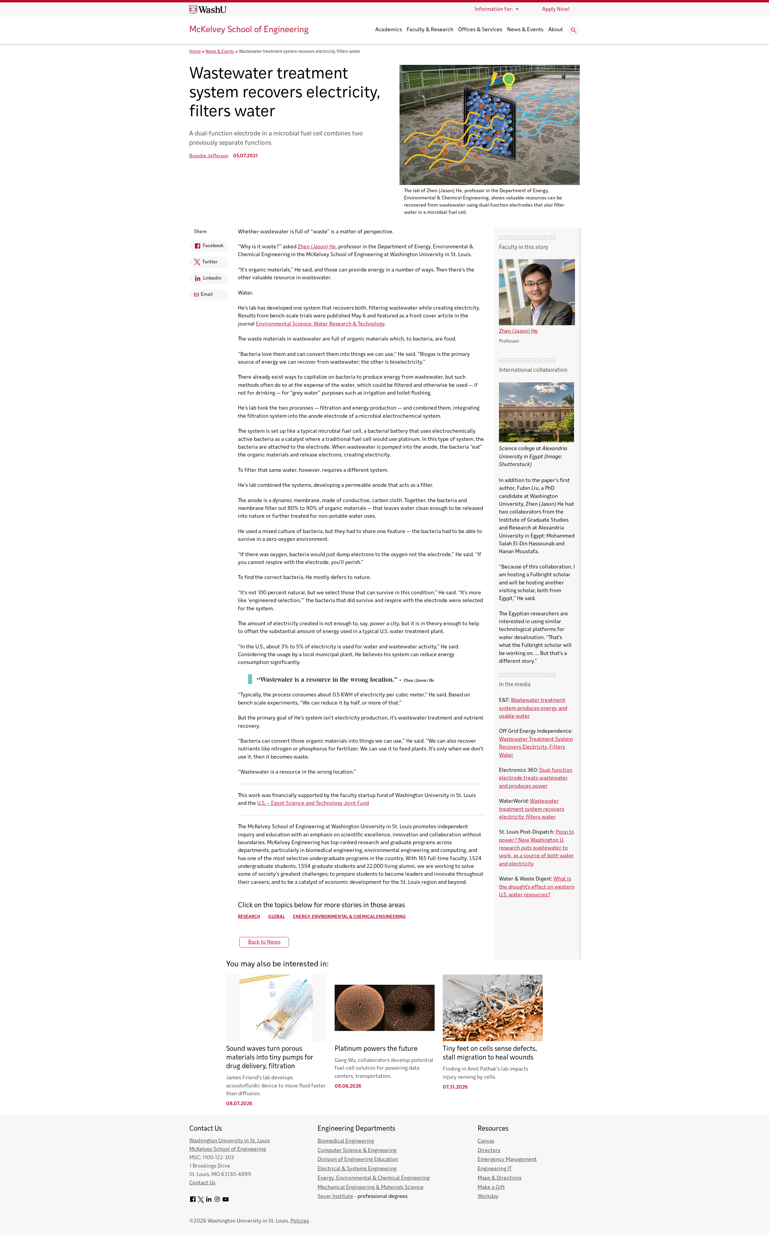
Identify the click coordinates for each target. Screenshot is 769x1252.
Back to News (264, 942)
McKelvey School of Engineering (249, 30)
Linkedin (205, 280)
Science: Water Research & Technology (337, 324)
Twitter (203, 264)
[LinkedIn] (208, 1201)
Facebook (206, 248)
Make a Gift (491, 1187)
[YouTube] (225, 1201)
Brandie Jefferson (208, 156)
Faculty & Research (430, 30)
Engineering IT (495, 1169)
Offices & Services (480, 30)
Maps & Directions (499, 1178)
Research (249, 917)
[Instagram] (217, 1201)
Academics (388, 30)
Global (276, 917)
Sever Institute (335, 1196)
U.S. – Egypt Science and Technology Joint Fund (313, 803)
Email (207, 294)
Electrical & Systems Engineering (357, 1169)
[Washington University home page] (207, 9)
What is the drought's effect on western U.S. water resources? (536, 887)
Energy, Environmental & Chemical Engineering (349, 917)
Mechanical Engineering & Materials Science (371, 1187)
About (555, 30)
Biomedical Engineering (346, 1141)
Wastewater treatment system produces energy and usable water (533, 708)
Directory (489, 1150)
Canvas (486, 1141)
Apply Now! (556, 9)
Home (195, 52)
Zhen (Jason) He (317, 247)
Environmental (273, 324)
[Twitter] (201, 1201)
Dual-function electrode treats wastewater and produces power (535, 778)
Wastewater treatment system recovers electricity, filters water (531, 809)
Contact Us (202, 1183)
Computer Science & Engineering (357, 1150)
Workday (488, 1196)
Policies (299, 1221)
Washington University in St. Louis (229, 1141)
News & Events (525, 30)
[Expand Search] (574, 30)
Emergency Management (507, 1159)
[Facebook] (192, 1201)
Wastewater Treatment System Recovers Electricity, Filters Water (536, 747)
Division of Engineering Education (358, 1159)
